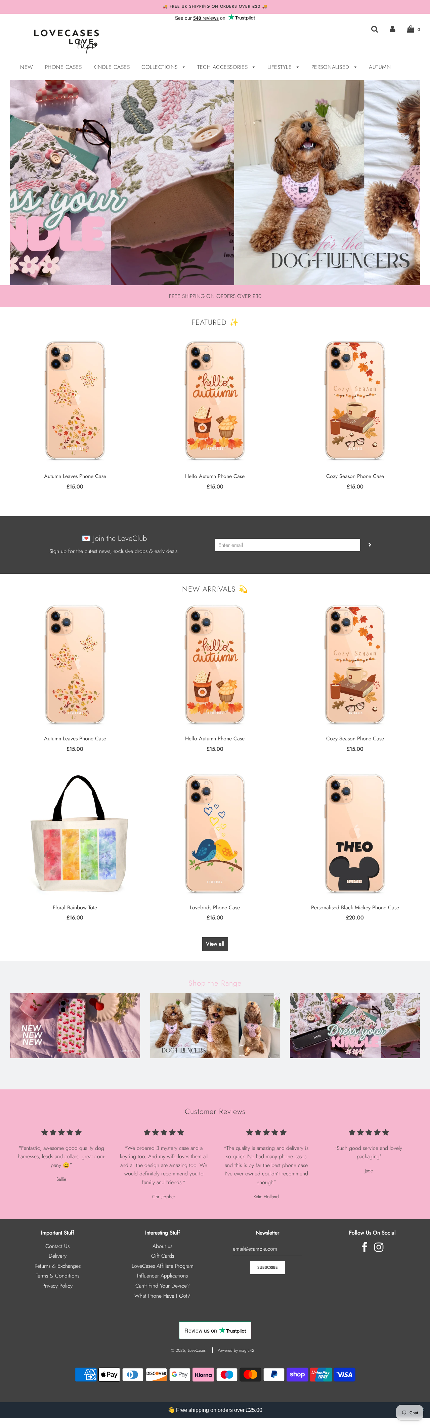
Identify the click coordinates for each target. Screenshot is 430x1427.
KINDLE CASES (111, 67)
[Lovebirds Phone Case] (215, 833)
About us (162, 1246)
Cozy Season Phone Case (355, 476)
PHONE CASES (63, 67)
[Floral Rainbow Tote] (75, 833)
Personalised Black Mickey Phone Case (355, 907)
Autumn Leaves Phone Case (75, 476)
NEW (26, 67)
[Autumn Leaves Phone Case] (75, 400)
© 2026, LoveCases (188, 1350)
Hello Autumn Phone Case (215, 476)
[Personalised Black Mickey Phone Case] (355, 833)
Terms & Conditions (57, 1276)
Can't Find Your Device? (162, 1286)
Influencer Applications (162, 1276)
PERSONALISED (331, 67)
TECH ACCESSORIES (223, 67)
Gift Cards (162, 1256)
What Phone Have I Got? (162, 1296)
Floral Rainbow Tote (75, 907)
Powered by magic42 (236, 1350)
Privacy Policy (57, 1286)
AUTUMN (380, 67)
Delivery (58, 1256)
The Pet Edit (215, 1068)
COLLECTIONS (160, 67)
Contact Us (57, 1246)
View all (215, 944)
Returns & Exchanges (58, 1266)
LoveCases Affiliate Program (163, 1266)
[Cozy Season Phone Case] (355, 400)
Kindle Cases (355, 1068)
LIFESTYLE (280, 67)
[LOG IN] (392, 29)
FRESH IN (75, 1068)
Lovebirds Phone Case (215, 907)
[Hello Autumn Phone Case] (215, 400)
